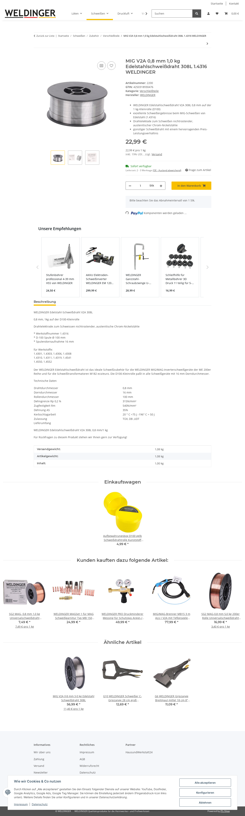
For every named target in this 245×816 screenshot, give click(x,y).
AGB (82, 759)
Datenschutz (40, 804)
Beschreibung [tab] (45, 302)
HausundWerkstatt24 (139, 752)
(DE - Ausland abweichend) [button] (167, 170)
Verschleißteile (149, 91)
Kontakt (234, 3)
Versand (157, 154)
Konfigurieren (205, 792)
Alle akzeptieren (205, 782)
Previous (9, 601)
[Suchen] (196, 13)
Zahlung (39, 759)
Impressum (21, 804)
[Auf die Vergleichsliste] (101, 65)
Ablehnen (205, 802)
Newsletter (41, 772)
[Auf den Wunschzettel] (111, 65)
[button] (208, 13)
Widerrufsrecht (89, 766)
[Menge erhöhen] (161, 186)
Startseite (217, 3)
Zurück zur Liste (45, 35)
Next (236, 601)
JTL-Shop (225, 811)
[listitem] (60, 267)
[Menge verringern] (130, 186)
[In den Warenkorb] (37, 56)
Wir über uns (42, 752)
